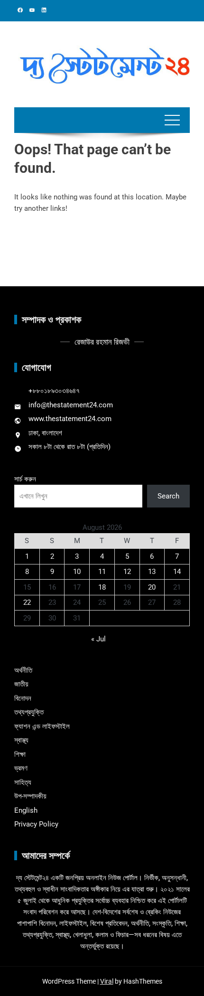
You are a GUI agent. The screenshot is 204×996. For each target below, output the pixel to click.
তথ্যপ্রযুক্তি (29, 712)
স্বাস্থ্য (21, 740)
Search (168, 496)
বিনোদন (22, 698)
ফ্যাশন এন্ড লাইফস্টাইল (42, 726)
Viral (106, 981)
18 (102, 587)
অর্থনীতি (23, 670)
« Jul (98, 639)
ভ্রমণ (21, 768)
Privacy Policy (36, 824)
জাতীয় (21, 684)
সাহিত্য (22, 782)
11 (102, 571)
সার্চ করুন (25, 479)
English (25, 810)
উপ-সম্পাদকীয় (30, 796)
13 (152, 571)
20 (152, 587)
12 (127, 571)
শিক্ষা (20, 754)
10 (77, 571)
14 (177, 571)
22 (27, 602)
